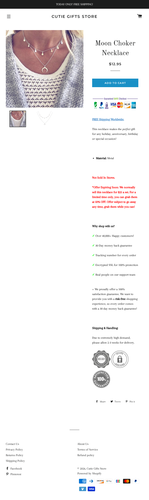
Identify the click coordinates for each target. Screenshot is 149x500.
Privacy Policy (14, 449)
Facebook (16, 468)
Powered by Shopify (89, 473)
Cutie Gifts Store (74, 16)
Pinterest (15, 474)
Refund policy (85, 455)
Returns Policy (14, 455)
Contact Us (12, 444)
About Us (82, 444)
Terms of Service (87, 449)
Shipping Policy (15, 461)
